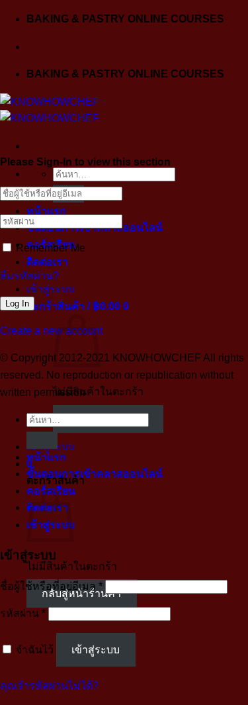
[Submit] (42, 440)
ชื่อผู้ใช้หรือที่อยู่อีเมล (51, 586)
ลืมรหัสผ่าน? (29, 275)
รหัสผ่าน (23, 613)
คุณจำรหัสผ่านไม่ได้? (49, 685)
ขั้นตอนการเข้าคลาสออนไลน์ (94, 473)
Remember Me (49, 248)
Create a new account (51, 330)
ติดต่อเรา (47, 261)
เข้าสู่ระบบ (95, 649)
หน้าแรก (46, 210)
